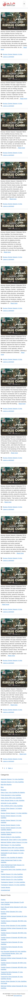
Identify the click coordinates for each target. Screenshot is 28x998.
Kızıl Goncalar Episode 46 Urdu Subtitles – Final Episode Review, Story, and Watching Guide (13, 953)
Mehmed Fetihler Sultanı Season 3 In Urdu (14, 842)
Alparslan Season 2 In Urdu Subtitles (12, 782)
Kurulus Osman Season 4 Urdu (12, 54)
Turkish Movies (5, 887)
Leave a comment (8, 56)
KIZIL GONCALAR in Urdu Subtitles (12, 806)
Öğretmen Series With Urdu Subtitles (12, 847)
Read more (23, 98)
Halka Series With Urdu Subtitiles (11, 798)
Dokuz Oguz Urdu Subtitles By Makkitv (13, 792)
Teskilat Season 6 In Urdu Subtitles (12, 879)
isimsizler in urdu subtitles (9, 803)
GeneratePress (18, 995)
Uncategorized (5, 890)
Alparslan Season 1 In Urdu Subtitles (12, 779)
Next (10, 768)
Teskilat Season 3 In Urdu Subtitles (12, 874)
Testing (3, 899)
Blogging (3, 790)
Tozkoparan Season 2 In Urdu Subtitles (13, 885)
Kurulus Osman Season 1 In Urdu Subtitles (14, 813)
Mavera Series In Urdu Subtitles (11, 837)
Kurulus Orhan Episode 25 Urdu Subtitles (13, 925)
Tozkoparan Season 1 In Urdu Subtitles (13, 882)
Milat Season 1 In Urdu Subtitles (11, 845)
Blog (2, 787)
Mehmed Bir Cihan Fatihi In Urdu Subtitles (14, 839)
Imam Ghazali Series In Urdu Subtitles (12, 800)
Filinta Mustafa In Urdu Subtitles (11, 795)
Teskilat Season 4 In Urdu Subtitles (12, 877)
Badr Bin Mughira (6, 784)
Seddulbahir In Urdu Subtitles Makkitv (12, 850)
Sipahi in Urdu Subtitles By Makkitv (12, 857)
